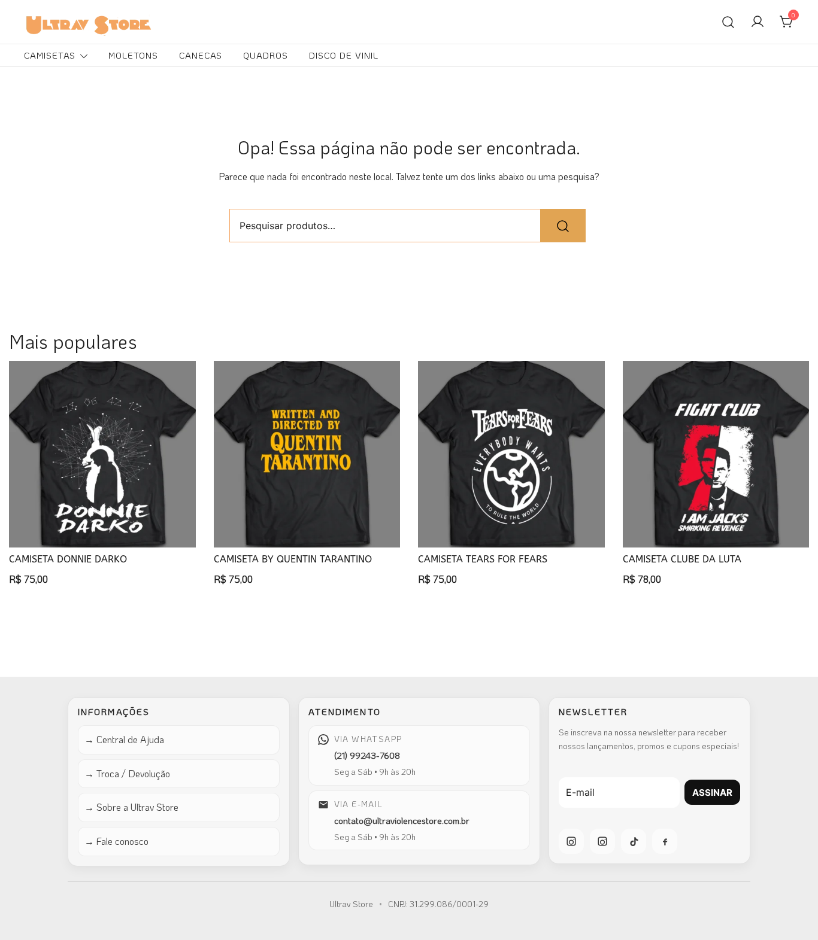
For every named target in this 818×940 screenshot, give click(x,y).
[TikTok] (633, 841)
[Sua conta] (757, 22)
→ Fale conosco (116, 841)
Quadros (265, 55)
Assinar (712, 792)
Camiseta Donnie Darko (68, 559)
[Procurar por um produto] (728, 21)
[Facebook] (664, 841)
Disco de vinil (343, 55)
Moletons (133, 55)
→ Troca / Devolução (127, 773)
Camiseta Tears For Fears (482, 559)
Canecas (200, 55)
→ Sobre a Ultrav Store (131, 807)
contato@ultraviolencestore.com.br (401, 820)
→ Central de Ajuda (124, 739)
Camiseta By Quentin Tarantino (293, 559)
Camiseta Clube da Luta (682, 559)
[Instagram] (571, 841)
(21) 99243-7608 (367, 755)
